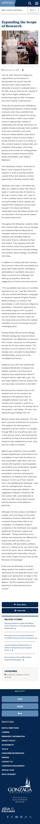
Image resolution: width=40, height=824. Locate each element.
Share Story (21, 604)
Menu (32, 10)
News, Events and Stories (12, 10)
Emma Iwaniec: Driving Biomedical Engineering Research (18, 658)
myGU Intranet (9, 774)
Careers (5, 732)
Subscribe (21, 610)
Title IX (5, 749)
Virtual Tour (8, 770)
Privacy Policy (8, 740)
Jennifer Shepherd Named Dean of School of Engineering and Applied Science (18, 647)
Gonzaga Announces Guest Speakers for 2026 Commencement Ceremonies (20, 636)
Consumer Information (13, 753)
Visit (20, 699)
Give (20, 713)
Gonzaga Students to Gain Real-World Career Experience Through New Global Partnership (20, 626)
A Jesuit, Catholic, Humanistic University (15, 809)
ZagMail (5, 757)
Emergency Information (13, 736)
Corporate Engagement (13, 766)
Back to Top (19, 691)
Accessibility (8, 745)
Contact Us (7, 761)
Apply (20, 706)
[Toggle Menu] (36, 3)
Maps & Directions (10, 728)
